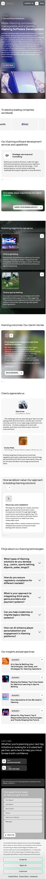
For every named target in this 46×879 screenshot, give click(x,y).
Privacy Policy (24, 876)
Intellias (5, 16)
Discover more (12, 373)
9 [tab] (11, 179)
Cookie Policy (13, 876)
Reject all (23, 865)
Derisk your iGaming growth (25, 207)
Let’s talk (9, 65)
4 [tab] (7, 535)
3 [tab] (4, 179)
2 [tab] (3, 179)
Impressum (34, 876)
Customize (23, 871)
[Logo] (10, 3)
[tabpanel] (23, 163)
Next (11, 336)
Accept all (23, 860)
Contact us (28, 3)
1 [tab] (2, 179)
